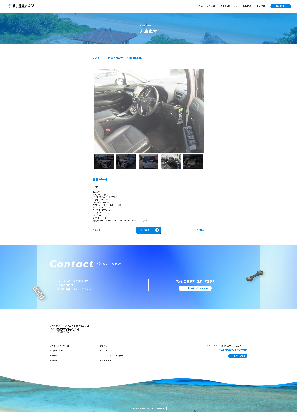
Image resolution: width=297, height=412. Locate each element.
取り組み (247, 6)
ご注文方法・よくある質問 (111, 355)
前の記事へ (98, 230)
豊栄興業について (229, 6)
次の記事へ (199, 230)
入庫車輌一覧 (105, 360)
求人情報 (53, 355)
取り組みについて (107, 350)
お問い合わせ (281, 6)
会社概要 (103, 345)
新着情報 (53, 360)
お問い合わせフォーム (195, 288)
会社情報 (261, 6)
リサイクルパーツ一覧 (204, 6)
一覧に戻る (148, 230)
